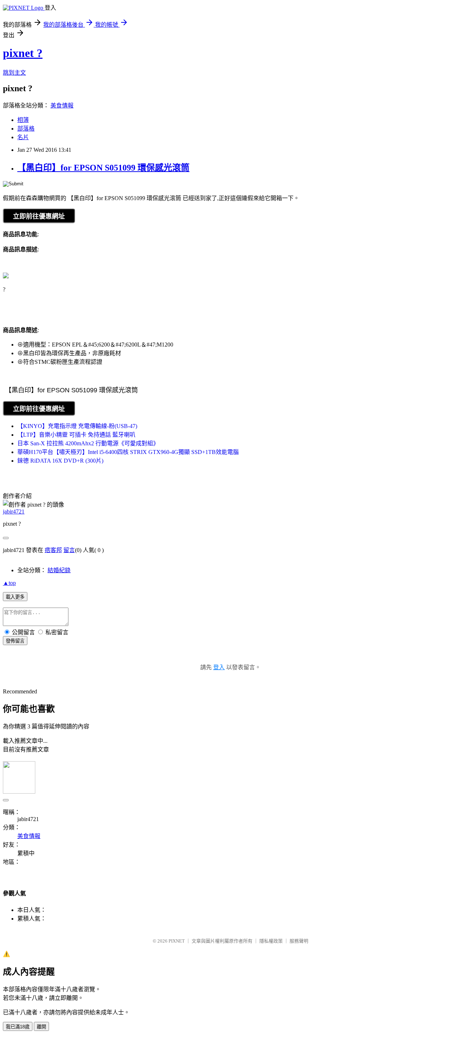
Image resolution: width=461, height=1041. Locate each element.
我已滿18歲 (18, 1026)
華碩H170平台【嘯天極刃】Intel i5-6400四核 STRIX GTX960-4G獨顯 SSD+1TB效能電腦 (128, 452)
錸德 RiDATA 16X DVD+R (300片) (60, 461)
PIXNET (177, 941)
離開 (41, 1026)
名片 (23, 137)
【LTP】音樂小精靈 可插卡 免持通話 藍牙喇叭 (76, 435)
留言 (69, 550)
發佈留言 (15, 641)
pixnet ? (22, 53)
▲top (9, 583)
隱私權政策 (271, 941)
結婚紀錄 (59, 570)
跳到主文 (14, 73)
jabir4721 (13, 511)
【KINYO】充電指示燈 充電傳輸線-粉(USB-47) (77, 426)
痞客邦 (53, 550)
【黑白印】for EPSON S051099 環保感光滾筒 (103, 167)
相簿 (23, 120)
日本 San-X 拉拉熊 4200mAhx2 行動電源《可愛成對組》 (88, 443)
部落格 (26, 128)
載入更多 (15, 597)
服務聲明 (299, 941)
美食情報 (61, 105)
